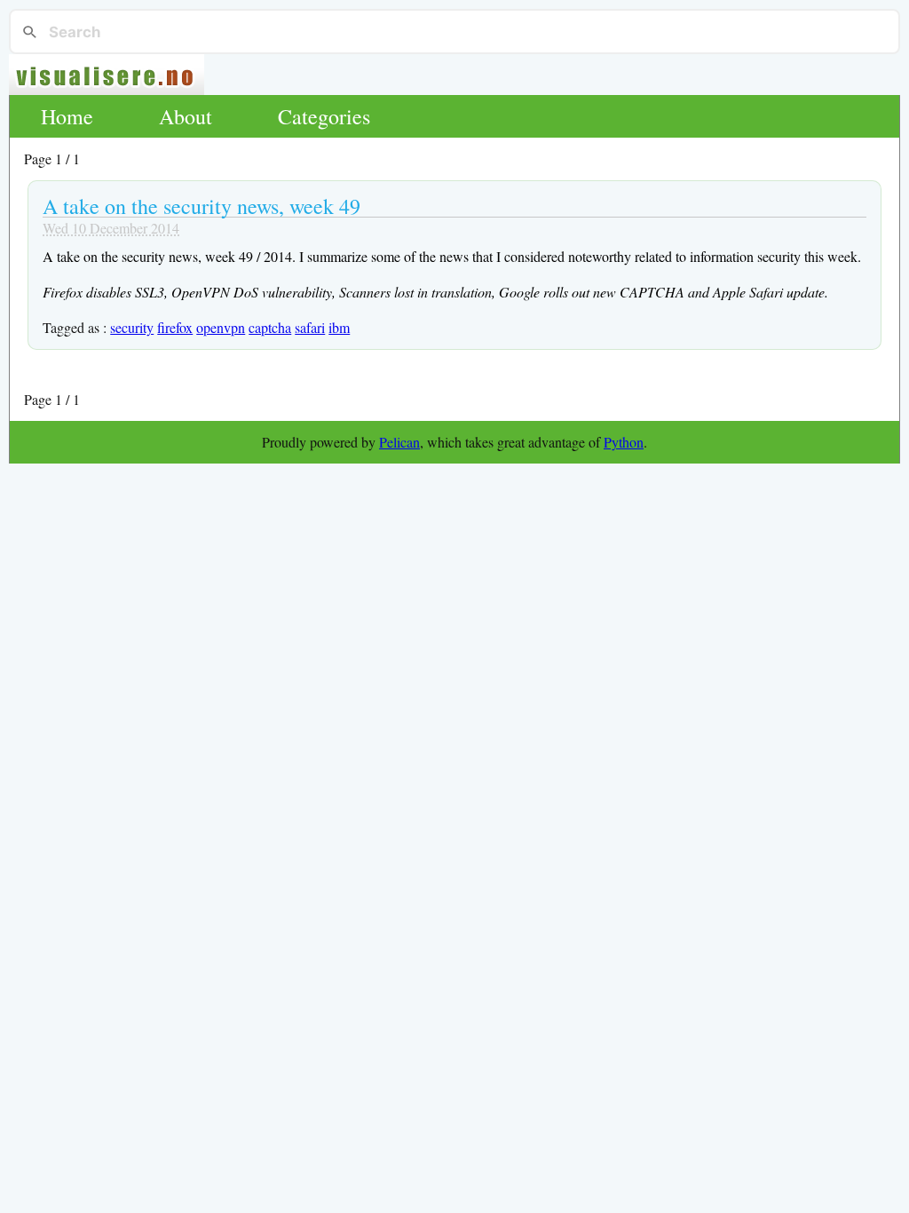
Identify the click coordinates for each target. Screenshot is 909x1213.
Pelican (399, 441)
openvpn (220, 327)
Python (624, 441)
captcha (270, 327)
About (185, 116)
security (132, 327)
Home (67, 116)
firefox (175, 327)
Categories (324, 116)
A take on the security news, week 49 (201, 206)
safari (310, 327)
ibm (339, 327)
